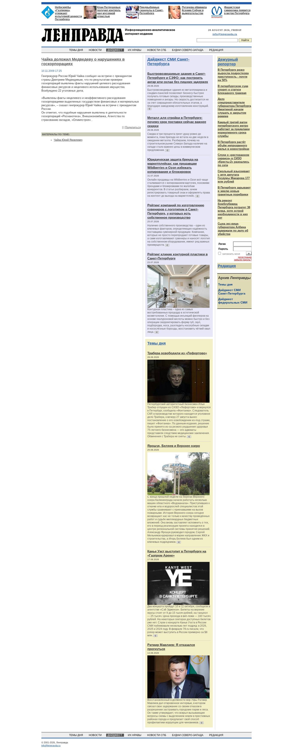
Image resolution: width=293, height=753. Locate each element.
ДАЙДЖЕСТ (115, 50)
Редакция (227, 266)
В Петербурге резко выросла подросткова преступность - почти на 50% (233, 75)
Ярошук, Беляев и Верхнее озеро (173, 446)
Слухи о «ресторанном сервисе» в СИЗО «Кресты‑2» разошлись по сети (233, 160)
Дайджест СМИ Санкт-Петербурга (168, 61)
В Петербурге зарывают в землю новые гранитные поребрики (234, 191)
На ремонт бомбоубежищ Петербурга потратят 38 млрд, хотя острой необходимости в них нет (234, 209)
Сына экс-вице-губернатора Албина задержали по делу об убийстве (233, 229)
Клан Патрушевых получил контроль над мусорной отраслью (109, 12)
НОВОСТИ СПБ (157, 50)
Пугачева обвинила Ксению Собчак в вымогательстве (194, 10)
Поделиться (133, 127)
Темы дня (156, 343)
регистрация (245, 257)
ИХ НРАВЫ (135, 50)
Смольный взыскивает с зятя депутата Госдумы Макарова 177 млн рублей (234, 176)
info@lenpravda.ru (225, 34)
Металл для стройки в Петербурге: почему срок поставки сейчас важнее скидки (176, 122)
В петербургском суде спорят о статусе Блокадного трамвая (233, 89)
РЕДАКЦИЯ (216, 50)
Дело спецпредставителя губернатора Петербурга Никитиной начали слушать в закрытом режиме (234, 107)
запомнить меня (231, 254)
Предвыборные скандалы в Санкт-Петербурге (151, 10)
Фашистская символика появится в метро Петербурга (237, 10)
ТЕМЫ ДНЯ (76, 50)
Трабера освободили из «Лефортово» (177, 353)
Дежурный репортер (228, 61)
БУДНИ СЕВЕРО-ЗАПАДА (188, 50)
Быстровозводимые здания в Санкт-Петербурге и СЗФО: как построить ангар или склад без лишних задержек (177, 78)
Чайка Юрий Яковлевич (68, 139)
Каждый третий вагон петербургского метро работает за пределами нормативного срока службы (234, 129)
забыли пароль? (243, 259)
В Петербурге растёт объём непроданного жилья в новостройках (233, 145)
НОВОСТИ (96, 50)
